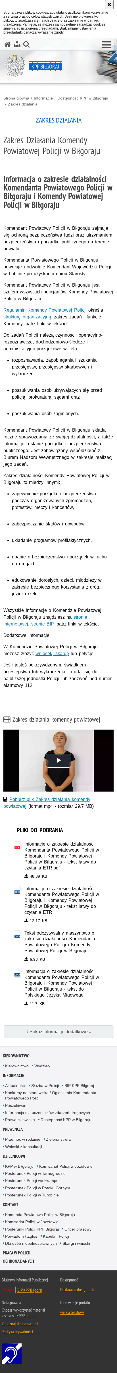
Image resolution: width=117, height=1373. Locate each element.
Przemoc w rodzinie (22, 1139)
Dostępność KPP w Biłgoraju (82, 98)
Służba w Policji (45, 1085)
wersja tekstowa (72, 1312)
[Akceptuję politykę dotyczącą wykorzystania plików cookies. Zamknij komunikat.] (109, 4)
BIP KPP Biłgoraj (79, 1085)
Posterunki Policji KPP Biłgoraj (32, 1229)
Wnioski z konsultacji (23, 1146)
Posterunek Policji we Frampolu (33, 1180)
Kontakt (10, 1205)
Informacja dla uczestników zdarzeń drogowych (47, 1112)
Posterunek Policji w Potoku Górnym (37, 1188)
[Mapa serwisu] (17, 44)
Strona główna (16, 98)
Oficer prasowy (77, 1229)
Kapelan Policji (56, 1236)
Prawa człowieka (20, 1119)
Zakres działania (22, 104)
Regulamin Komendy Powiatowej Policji (45, 310)
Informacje (43, 98)
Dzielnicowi (14, 1156)
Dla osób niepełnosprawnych (31, 1243)
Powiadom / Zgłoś (21, 1236)
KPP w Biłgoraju (19, 1166)
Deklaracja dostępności (77, 1289)
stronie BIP (42, 624)
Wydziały (42, 1066)
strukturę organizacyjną (27, 316)
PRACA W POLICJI (16, 1253)
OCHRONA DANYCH (18, 1261)
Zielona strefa (58, 1139)
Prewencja (13, 1129)
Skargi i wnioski (76, 1243)
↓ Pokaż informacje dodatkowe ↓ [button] (58, 1031)
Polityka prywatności (17, 1331)
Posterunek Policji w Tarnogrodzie (35, 1173)
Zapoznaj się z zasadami (20, 1323)
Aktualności (15, 1085)
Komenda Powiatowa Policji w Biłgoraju (40, 1214)
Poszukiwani (16, 1105)
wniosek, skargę (52, 653)
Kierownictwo (16, 1056)
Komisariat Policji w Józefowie (66, 1166)
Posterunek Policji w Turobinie (32, 1195)
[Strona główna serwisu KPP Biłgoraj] (8, 44)
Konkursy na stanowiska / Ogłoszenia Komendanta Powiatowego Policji (50, 1095)
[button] (106, 45)
